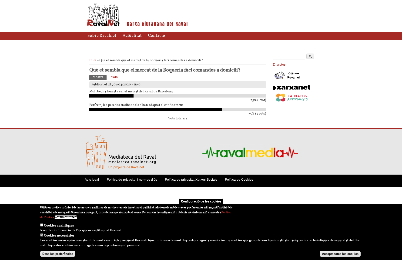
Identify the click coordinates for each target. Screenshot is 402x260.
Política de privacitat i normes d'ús (132, 179)
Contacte (156, 36)
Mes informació (66, 217)
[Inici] (103, 26)
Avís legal (92, 179)
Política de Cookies (239, 179)
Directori (280, 65)
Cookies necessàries (59, 235)
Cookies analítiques (59, 225)
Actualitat (132, 36)
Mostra (100, 77)
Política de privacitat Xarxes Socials (191, 179)
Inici (92, 60)
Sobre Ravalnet (101, 36)
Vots (114, 77)
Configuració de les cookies (201, 201)
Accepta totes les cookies (340, 254)
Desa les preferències (57, 254)
